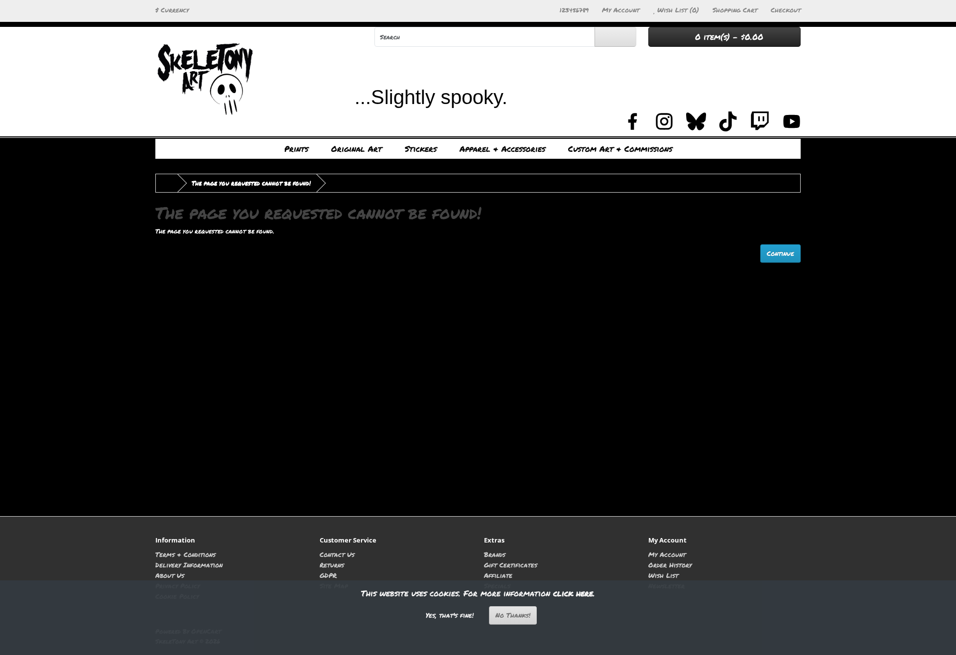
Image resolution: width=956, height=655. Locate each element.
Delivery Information (189, 564)
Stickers (421, 148)
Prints (296, 148)
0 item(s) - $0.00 (727, 36)
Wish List (663, 575)
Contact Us (337, 554)
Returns (332, 564)
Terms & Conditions (185, 554)
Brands (494, 554)
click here (573, 593)
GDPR (328, 575)
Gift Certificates (510, 564)
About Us (169, 575)
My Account (667, 554)
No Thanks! (512, 615)
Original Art (356, 148)
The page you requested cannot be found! (251, 183)
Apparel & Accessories (502, 148)
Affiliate (498, 575)
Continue (780, 253)
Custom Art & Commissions (620, 148)
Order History (670, 564)
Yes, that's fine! (450, 615)
